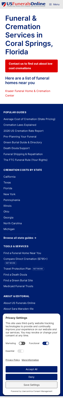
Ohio (6, 211)
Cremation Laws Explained (20, 124)
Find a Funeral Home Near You (22, 253)
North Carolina (13, 223)
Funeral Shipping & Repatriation (23, 154)
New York (9, 194)
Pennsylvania (12, 200)
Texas (7, 182)
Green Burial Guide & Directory (23, 142)
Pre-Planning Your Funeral (20, 136)
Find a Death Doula (15, 274)
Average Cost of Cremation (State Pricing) (29, 119)
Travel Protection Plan (23, 268)
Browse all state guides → (20, 237)
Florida (8, 188)
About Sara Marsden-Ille (19, 308)
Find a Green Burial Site (18, 280)
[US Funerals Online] (24, 4)
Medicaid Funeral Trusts (18, 286)
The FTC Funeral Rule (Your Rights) (25, 160)
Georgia (8, 217)
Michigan (9, 229)
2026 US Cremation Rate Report (23, 130)
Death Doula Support (17, 148)
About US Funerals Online (19, 303)
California (9, 176)
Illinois (8, 205)
